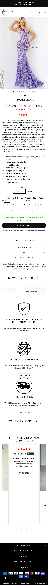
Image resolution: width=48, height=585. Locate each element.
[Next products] (45, 426)
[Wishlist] (39, 12)
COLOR (24, 187)
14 (18, 211)
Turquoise (19, 191)
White (30, 191)
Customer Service (23, 551)
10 (41, 204)
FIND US (23, 556)
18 (30, 211)
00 (7, 204)
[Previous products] (3, 426)
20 (36, 211)
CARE (24, 253)
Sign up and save (23, 562)
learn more (24, 338)
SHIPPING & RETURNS (24, 257)
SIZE (22, 199)
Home (23, 95)
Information (23, 545)
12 (11, 211)
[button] (22, 530)
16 (24, 211)
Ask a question (24, 248)
